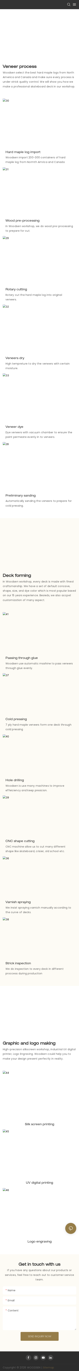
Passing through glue (22, 658)
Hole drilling (15, 780)
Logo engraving (40, 1241)
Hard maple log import (23, 152)
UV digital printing (39, 1183)
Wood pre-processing (23, 221)
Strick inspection (18, 963)
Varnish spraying (18, 902)
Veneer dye (14, 427)
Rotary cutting (16, 289)
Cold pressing (16, 719)
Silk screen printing (39, 1124)
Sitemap (48, 1367)
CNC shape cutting (20, 841)
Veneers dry (15, 358)
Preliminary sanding (21, 496)
